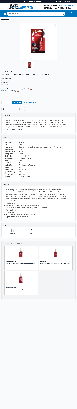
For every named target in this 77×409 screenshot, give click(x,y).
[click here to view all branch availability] (18, 91)
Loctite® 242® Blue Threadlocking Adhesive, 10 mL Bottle (55, 263)
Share (22, 109)
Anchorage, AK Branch (66, 5)
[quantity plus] (9, 102)
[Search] (62, 14)
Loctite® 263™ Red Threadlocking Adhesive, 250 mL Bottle (20, 263)
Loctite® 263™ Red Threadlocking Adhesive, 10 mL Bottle (20, 289)
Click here (36, 89)
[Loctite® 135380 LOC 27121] (55, 25)
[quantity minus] (2, 102)
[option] (29, 66)
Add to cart (17, 103)
